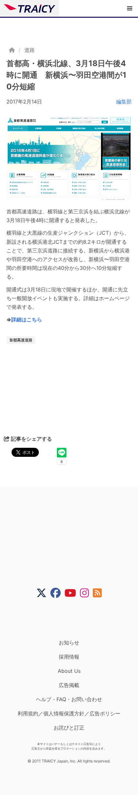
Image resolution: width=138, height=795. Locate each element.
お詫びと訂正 (69, 727)
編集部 (124, 101)
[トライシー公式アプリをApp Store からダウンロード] (73, 618)
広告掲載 (69, 685)
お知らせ (69, 642)
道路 (29, 50)
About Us (69, 671)
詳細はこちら (26, 319)
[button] (129, 8)
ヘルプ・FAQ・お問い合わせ (69, 699)
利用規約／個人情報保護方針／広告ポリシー (69, 713)
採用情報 (69, 656)
